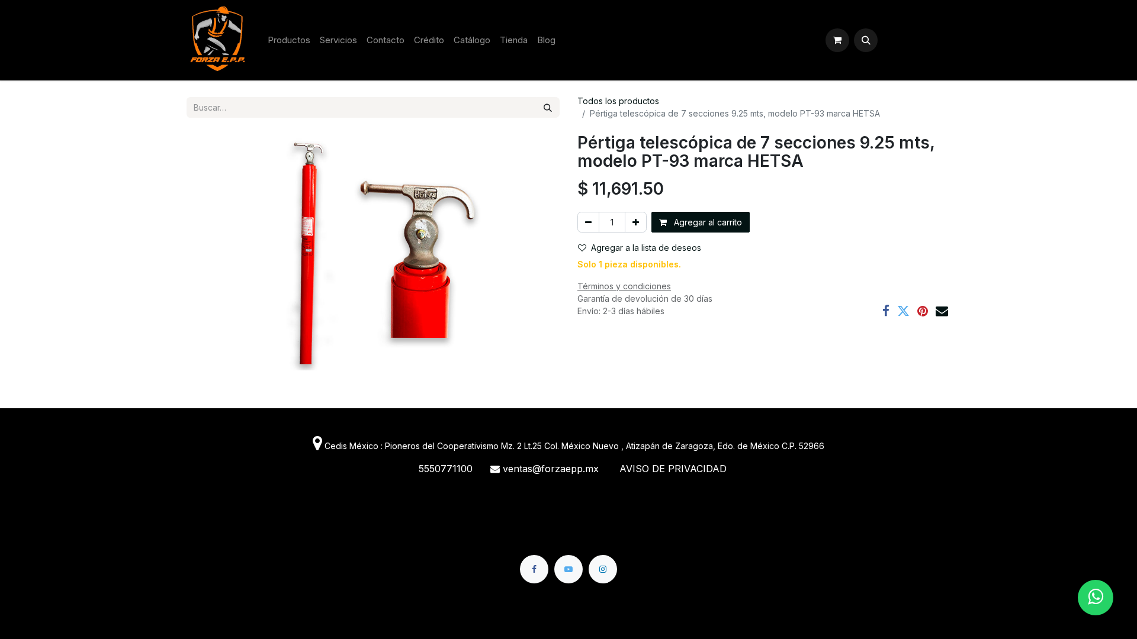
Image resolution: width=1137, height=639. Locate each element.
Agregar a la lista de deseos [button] (646, 248)
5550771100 (447, 469)
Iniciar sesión (916, 40)
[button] (866, 40)
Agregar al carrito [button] (707, 222)
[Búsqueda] (548, 107)
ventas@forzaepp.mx (552, 469)
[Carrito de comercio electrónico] (837, 40)
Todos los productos (618, 101)
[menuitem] (289, 40)
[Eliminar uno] (588, 222)
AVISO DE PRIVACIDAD (673, 469)
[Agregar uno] (636, 222)
